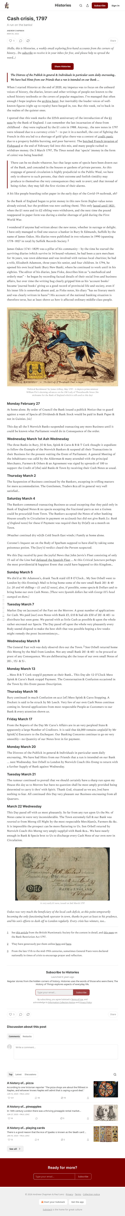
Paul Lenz (24, 1094)
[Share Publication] (87, 5)
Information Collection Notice (61, 1002)
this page (109, 933)
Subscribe (99, 5)
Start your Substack (54, 1201)
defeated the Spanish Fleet (53, 560)
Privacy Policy (85, 1002)
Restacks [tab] (27, 1036)
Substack (47, 1209)
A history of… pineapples (24, 1106)
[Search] (81, 5)
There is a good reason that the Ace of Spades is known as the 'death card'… (46, 1132)
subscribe (27, 53)
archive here (50, 101)
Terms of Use (77, 999)
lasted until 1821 (103, 206)
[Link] (2, 403)
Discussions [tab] (30, 1074)
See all (13, 1148)
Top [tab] (10, 1074)
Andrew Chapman (15, 31)
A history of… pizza (20, 1083)
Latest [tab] (18, 1074)
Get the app (77, 1201)
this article (22, 933)
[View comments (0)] (21, 41)
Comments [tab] (14, 1036)
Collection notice (91, 1194)
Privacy (69, 1194)
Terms (78, 1194)
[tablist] (20, 1036)
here (58, 944)
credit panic (105, 136)
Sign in (116, 5)
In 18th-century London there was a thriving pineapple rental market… (44, 1110)
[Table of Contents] (3, 608)
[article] (62, 1090)
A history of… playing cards (26, 1128)
